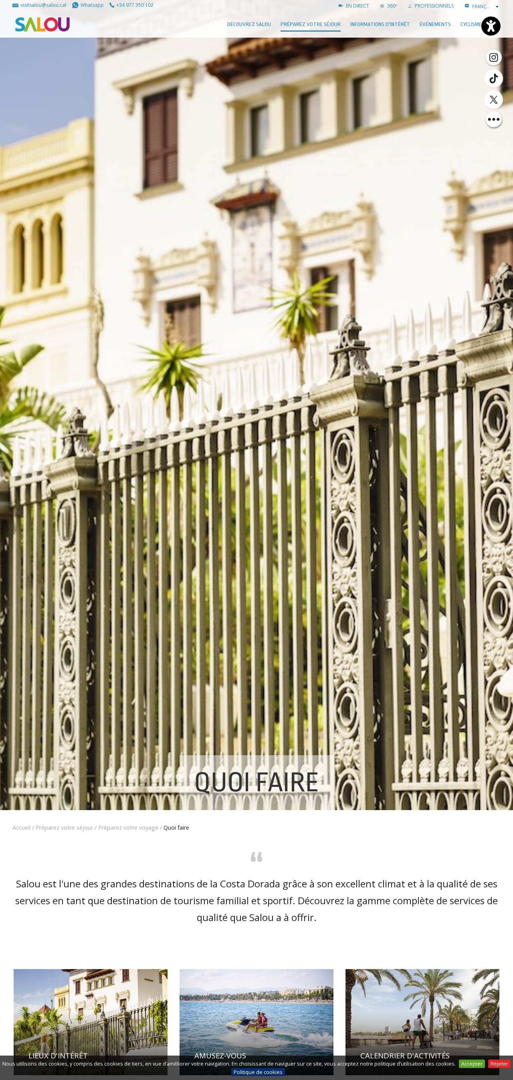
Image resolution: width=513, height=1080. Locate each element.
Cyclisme (471, 24)
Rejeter (499, 1063)
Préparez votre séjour (311, 24)
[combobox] (486, 6)
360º (391, 5)
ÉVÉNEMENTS (435, 24)
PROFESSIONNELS (434, 5)
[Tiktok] (494, 78)
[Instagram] (494, 57)
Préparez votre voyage (128, 827)
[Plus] (494, 119)
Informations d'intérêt (380, 24)
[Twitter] (494, 100)
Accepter (472, 1063)
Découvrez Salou (249, 24)
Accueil (21, 827)
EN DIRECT (357, 5)
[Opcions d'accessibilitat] (491, 26)
